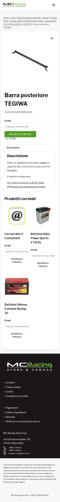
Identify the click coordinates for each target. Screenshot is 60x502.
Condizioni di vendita (16, 396)
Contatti (10, 382)
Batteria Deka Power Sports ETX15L (40, 238)
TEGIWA (12, 139)
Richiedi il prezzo (20, 134)
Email (7, 120)
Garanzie (10, 416)
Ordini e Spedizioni (15, 412)
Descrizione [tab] (13, 147)
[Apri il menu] (54, 4)
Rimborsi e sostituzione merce (22, 421)
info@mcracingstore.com (19, 453)
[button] (51, 38)
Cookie (9, 391)
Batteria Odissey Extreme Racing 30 (15, 309)
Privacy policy (13, 387)
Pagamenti (11, 407)
